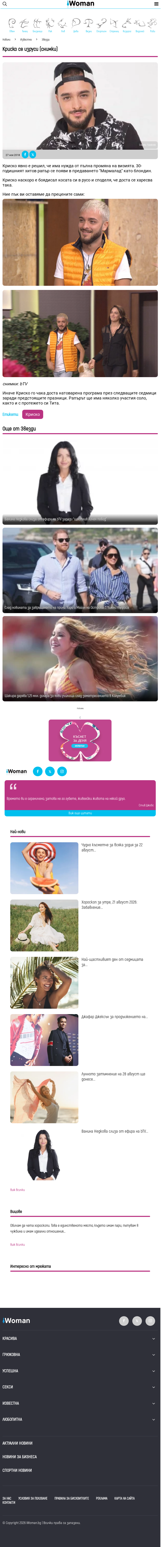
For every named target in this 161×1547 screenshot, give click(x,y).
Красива (10, 1338)
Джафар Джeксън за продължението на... (115, 1016)
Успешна (10, 1370)
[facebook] (37, 771)
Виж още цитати (80, 813)
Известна (11, 1403)
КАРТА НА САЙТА (124, 1498)
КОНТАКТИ (9, 1503)
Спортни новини (17, 1470)
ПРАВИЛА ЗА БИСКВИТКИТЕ (72, 1498)
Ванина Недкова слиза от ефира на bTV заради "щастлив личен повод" (56, 519)
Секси (8, 1387)
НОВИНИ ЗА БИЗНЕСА (20, 1456)
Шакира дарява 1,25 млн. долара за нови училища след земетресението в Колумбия (65, 695)
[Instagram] (62, 771)
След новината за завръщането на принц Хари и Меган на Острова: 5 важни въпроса (67, 607)
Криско (33, 414)
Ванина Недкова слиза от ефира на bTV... (115, 1131)
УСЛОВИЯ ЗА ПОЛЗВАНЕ (32, 1498)
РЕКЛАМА (101, 1498)
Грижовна (11, 1354)
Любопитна (12, 1419)
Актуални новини (17, 1443)
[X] (50, 771)
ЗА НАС (7, 1498)
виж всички (17, 1190)
